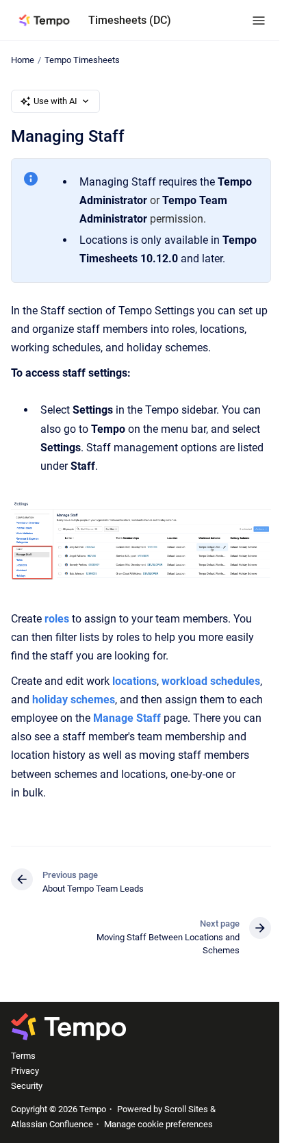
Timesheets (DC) (129, 20)
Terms (23, 1056)
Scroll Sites (186, 1109)
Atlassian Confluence (52, 1124)
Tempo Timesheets (82, 60)
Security (26, 1086)
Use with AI (55, 101)
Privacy (25, 1071)
